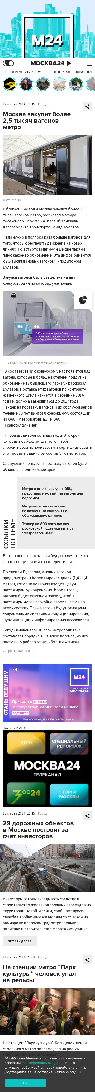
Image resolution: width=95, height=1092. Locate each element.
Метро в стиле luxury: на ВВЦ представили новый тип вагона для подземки (52, 493)
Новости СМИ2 (14, 728)
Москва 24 (47, 63)
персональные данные (48, 1063)
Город (42, 104)
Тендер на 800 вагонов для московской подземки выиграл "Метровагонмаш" (49, 528)
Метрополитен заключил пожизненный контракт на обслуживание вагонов (44, 511)
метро (7, 651)
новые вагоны (24, 651)
